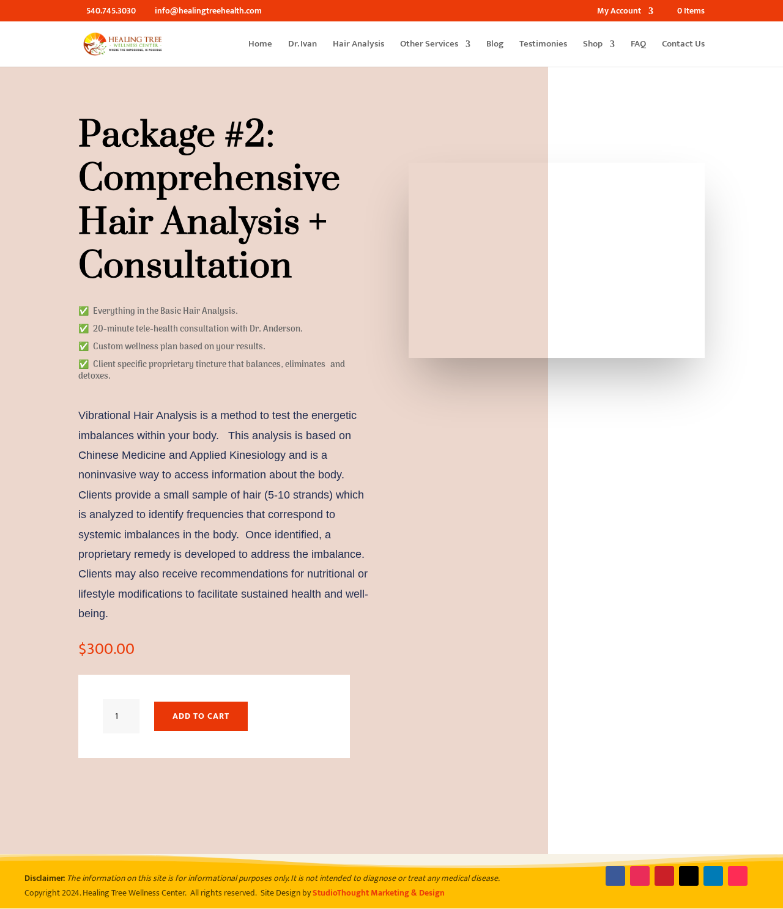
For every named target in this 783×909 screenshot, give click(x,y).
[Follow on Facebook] (615, 876)
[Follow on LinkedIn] (713, 876)
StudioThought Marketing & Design (379, 893)
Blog (494, 45)
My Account (619, 12)
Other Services (429, 45)
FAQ (638, 45)
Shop (593, 45)
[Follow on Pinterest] (664, 876)
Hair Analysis (358, 45)
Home (260, 45)
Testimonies (543, 45)
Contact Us (683, 45)
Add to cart (201, 716)
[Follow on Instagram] (640, 876)
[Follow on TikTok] (738, 876)
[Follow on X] (689, 876)
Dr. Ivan (302, 45)
